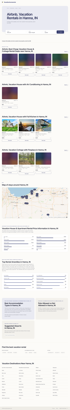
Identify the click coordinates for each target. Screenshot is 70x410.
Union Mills (55, 392)
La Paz (20, 381)
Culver (3, 378)
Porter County (38, 370)
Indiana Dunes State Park (40, 384)
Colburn (3, 395)
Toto (3, 375)
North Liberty (55, 395)
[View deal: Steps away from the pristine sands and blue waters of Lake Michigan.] (43, 125)
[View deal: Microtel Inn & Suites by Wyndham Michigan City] (26, 60)
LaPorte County (55, 389)
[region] (35, 203)
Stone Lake (38, 392)
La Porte (37, 389)
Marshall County (39, 381)
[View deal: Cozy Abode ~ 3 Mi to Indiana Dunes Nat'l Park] (43, 158)
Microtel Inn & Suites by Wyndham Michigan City (27, 68)
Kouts (3, 370)
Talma (54, 378)
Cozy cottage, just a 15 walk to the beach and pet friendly (29, 167)
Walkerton (4, 384)
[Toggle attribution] (66, 217)
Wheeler (20, 389)
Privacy (53, 408)
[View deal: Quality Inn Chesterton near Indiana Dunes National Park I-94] (10, 60)
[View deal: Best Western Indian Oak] (43, 60)
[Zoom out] (66, 190)
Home (8, 8)
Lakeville (37, 395)
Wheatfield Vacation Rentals (24, 367)
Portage (54, 384)
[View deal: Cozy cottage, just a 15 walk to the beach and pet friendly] (26, 158)
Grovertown (21, 375)
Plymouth (54, 381)
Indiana (16, 8)
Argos (20, 378)
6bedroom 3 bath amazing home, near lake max (10, 133)
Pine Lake (20, 392)
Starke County (55, 373)
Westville (3, 389)
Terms (57, 408)
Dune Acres (21, 384)
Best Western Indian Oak (40, 68)
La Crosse (21, 370)
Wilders (37, 367)
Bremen (3, 381)
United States (12, 8)
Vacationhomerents (10, 2)
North (54, 375)
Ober (37, 373)
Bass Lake (4, 373)
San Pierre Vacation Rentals (7, 367)
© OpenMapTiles (55, 217)
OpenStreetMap (63, 217)
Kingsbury (4, 392)
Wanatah (54, 370)
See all (66, 51)
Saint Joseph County (5, 398)
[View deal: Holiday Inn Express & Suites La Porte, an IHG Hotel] (60, 60)
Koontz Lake (38, 375)
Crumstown (21, 395)
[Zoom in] (66, 189)
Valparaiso (55, 367)
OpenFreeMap (50, 217)
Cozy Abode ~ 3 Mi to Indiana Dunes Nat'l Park (44, 167)
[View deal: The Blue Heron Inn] (10, 93)
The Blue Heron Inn (5, 101)
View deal (10, 73)
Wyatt (20, 398)
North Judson (21, 373)
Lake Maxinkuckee (39, 378)
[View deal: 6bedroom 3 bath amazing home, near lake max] (10, 125)
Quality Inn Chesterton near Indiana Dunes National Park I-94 (13, 68)
